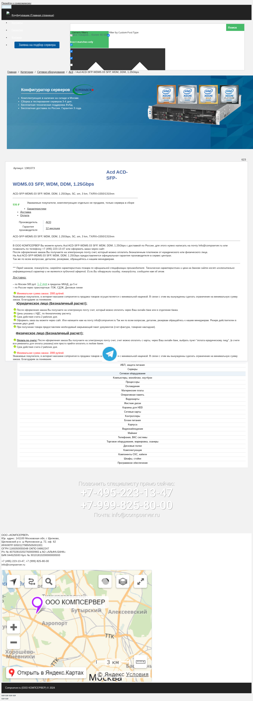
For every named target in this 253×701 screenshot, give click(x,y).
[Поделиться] (6, 695)
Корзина (17, 37)
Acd (71, 72)
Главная (11, 72)
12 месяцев (53, 228)
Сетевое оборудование (51, 72)
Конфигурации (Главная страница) (33, 15)
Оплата (24, 215)
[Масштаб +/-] (14, 695)
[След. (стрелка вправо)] (6, 698)
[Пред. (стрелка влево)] (2, 698)
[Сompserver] (14, 16)
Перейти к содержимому (16, 3)
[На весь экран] (10, 695)
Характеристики (36, 208)
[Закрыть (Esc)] (2, 695)
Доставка (25, 211)
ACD (48, 222)
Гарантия (17, 30)
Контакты (17, 22)
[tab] (130, 208)
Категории (27, 72)
